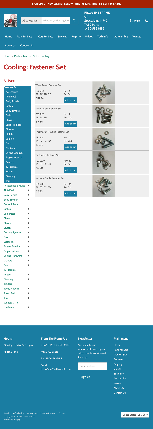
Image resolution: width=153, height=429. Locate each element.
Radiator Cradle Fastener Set (49, 178)
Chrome (10, 129)
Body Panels (12, 101)
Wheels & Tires (12, 302)
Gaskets (8, 260)
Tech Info (103, 36)
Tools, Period (10, 293)
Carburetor (9, 213)
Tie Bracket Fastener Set (47, 155)
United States (134, 414)
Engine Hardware (13, 255)
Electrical (10, 148)
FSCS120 (39, 114)
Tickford (8, 283)
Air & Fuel (11, 96)
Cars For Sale (45, 36)
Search (6, 413)
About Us (10, 45)
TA (37, 140)
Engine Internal (14, 157)
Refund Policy (18, 413)
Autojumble (121, 36)
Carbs (9, 115)
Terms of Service (48, 413)
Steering (10, 176)
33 (70, 160)
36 (70, 183)
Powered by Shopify (12, 419)
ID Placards (11, 166)
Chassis (9, 119)
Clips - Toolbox (13, 124)
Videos (89, 36)
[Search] (74, 20)
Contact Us (26, 45)
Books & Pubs (11, 204)
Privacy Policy (33, 413)
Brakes (9, 105)
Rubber (9, 171)
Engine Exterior (12, 246)
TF (49, 94)
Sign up (85, 377)
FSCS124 (39, 137)
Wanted (136, 36)
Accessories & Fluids (14, 185)
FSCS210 (39, 183)
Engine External (14, 152)
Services (62, 36)
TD (45, 94)
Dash (8, 143)
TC (41, 94)
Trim (8, 180)
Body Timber (10, 199)
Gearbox (10, 162)
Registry (76, 36)
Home (8, 36)
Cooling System (12, 232)
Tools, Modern (11, 288)
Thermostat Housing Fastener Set (52, 131)
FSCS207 (40, 160)
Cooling (44, 56)
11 (69, 137)
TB (37, 94)
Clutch (9, 134)
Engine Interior (12, 251)
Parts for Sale (25, 36)
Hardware (9, 307)
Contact (62, 413)
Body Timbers (13, 110)
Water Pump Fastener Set (48, 85)
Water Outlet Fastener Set (48, 108)
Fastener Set (30, 56)
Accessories (12, 91)
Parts (17, 56)
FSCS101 (39, 90)
